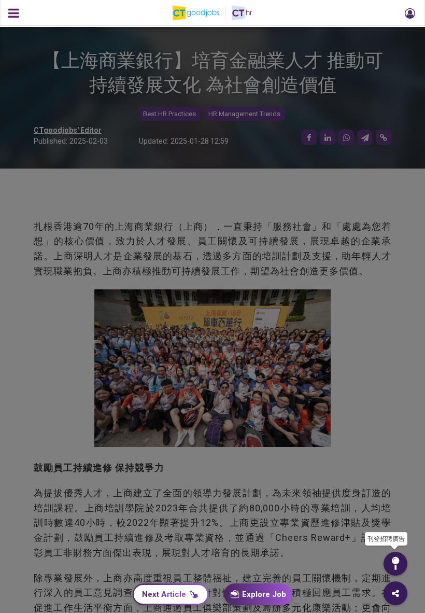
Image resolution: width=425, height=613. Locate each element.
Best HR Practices (169, 114)
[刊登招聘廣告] (395, 564)
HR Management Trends (244, 114)
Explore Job (264, 594)
